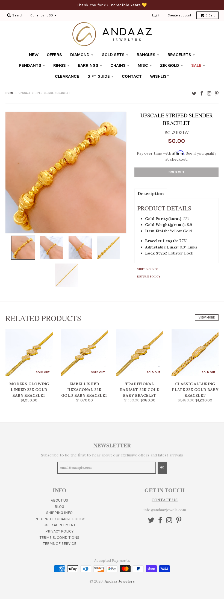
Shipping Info (147, 269)
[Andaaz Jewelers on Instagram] (209, 93)
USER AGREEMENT (59, 525)
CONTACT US (165, 499)
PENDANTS (30, 65)
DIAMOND (80, 54)
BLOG (59, 506)
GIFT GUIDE (98, 76)
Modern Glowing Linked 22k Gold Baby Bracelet (29, 389)
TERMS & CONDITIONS (59, 537)
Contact (132, 76)
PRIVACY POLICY (59, 531)
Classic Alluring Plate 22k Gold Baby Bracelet (195, 389)
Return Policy (149, 276)
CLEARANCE (67, 76)
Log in (156, 15)
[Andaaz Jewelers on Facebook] (201, 93)
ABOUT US (59, 500)
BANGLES (146, 54)
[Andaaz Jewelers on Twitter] (194, 93)
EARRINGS (88, 65)
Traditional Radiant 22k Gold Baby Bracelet (140, 389)
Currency (37, 15)
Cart (210, 15)
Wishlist (159, 76)
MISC (143, 65)
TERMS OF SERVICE (59, 543)
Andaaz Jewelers (120, 581)
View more (207, 317)
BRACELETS (179, 54)
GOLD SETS (113, 54)
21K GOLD (169, 65)
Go (162, 467)
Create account (179, 15)
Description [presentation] (151, 193)
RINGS (59, 65)
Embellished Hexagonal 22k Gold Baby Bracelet (84, 389)
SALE (196, 65)
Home (9, 93)
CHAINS (118, 65)
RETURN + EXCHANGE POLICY (59, 519)
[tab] (150, 193)
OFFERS (54, 54)
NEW (34, 54)
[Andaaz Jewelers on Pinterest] (217, 93)
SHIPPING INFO (59, 512)
